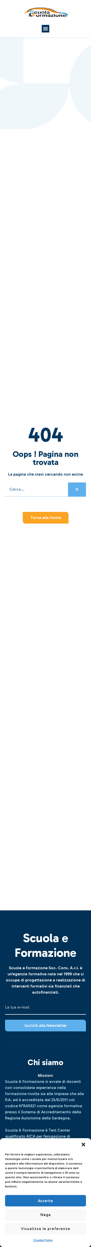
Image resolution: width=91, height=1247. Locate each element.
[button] (83, 1144)
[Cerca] (77, 489)
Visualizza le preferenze (45, 1228)
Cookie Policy (43, 1240)
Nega (45, 1215)
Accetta (45, 1201)
